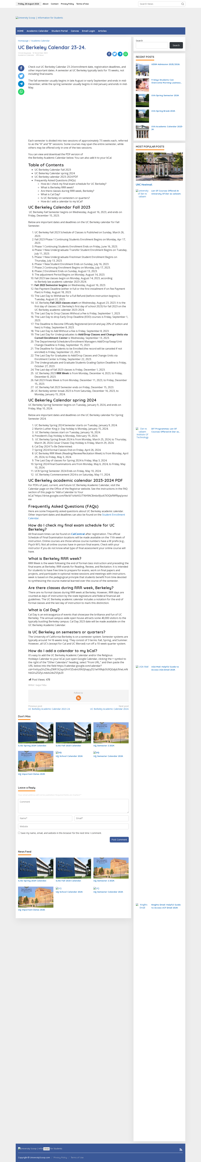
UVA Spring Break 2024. (163, 111)
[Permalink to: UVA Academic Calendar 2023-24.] (142, 131)
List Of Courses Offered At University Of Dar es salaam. (166, 192)
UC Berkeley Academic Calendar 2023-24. (49, 707)
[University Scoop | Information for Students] (39, 17)
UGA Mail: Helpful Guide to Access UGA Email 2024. (165, 668)
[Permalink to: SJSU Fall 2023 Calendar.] (73, 732)
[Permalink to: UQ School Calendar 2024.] (59, 752)
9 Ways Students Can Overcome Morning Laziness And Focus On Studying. (166, 81)
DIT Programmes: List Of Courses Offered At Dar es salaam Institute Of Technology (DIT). (165, 430)
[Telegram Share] (120, 54)
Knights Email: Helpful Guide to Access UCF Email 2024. (166, 906)
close (46, 1148)
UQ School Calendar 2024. (69, 756)
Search (139, 40)
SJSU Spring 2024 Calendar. (32, 745)
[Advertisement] (128, 17)
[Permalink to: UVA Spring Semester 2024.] (142, 100)
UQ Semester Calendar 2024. (108, 756)
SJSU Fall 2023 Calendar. (68, 745)
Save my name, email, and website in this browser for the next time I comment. (61, 832)
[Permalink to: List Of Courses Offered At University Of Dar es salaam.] (142, 306)
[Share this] (109, 54)
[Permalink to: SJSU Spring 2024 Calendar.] (35, 732)
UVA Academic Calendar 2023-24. (167, 128)
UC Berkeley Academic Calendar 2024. (109, 707)
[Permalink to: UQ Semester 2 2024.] (111, 732)
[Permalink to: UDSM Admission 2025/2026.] (142, 69)
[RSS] (78, 697)
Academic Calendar (26, 55)
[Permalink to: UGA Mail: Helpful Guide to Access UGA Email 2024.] (142, 782)
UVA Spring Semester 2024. (165, 95)
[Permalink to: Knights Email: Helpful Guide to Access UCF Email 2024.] (142, 1020)
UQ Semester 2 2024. (104, 745)
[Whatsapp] (125, 54)
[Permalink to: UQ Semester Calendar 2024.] (96, 752)
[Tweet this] (114, 54)
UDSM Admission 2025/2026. (165, 64)
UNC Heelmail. (144, 184)
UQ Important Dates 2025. (31, 774)
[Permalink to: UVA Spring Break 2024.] (142, 115)
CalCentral (78, 534)
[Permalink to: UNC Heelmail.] (159, 166)
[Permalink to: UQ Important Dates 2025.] (35, 761)
